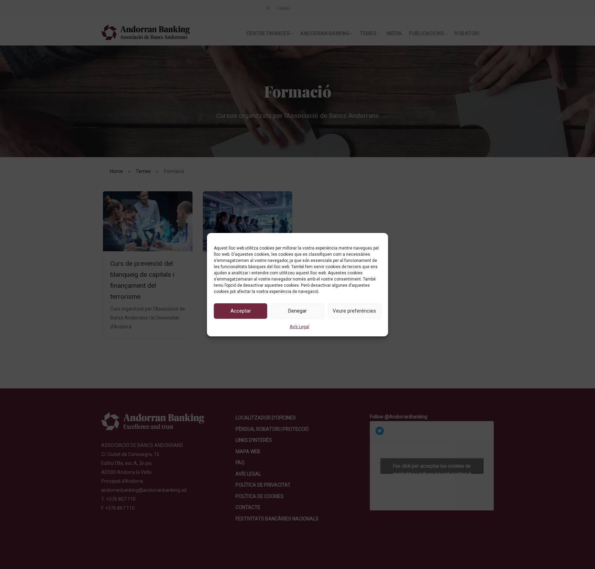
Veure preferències (354, 311)
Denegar (297, 311)
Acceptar (240, 311)
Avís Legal (299, 326)
